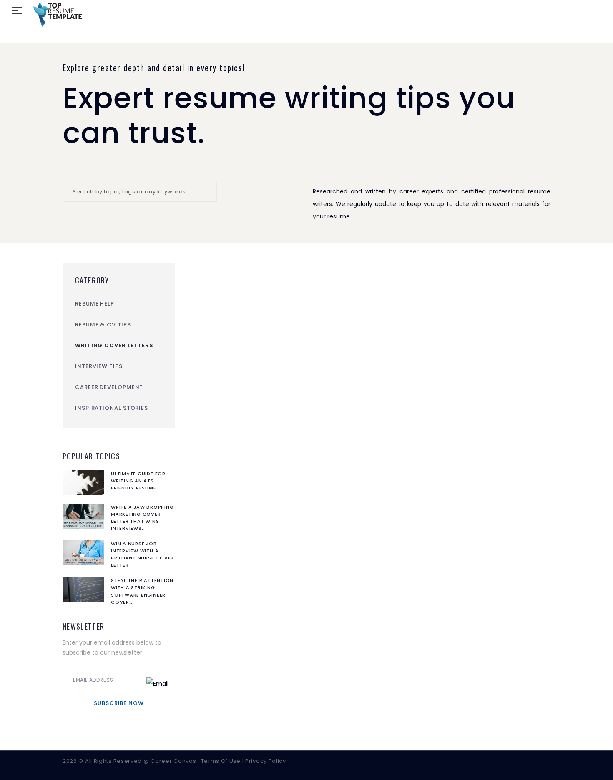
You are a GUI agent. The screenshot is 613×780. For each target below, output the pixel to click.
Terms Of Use (221, 761)
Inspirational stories (111, 408)
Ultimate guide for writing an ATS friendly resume (138, 480)
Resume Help (94, 304)
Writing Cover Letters (114, 345)
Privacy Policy (265, 761)
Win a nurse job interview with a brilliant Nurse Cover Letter (142, 554)
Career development (109, 387)
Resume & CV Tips (103, 325)
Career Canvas (174, 761)
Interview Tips (99, 366)
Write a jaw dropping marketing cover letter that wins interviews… (142, 518)
